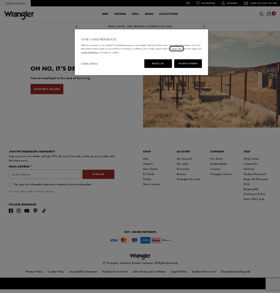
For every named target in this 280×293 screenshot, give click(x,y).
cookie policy (177, 48)
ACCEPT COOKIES (188, 63)
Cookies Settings (89, 63)
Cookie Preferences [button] (89, 52)
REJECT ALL (158, 63)
